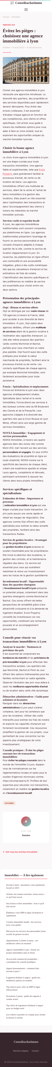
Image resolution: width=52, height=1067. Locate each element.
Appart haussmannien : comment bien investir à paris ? (22, 969)
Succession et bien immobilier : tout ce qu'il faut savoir (25, 905)
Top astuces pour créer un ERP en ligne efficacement (23, 988)
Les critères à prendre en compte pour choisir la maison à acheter (25, 1016)
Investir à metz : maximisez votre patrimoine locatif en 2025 (25, 886)
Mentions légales (20, 1051)
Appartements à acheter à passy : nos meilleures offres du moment (22, 942)
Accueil (6, 17)
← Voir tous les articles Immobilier (20, 852)
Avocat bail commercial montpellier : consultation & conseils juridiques (22, 960)
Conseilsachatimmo (26, 3)
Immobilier (16, 17)
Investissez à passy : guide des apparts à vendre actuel (23, 997)
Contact (35, 1051)
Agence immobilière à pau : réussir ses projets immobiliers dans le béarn (23, 951)
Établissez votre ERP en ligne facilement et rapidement (24, 914)
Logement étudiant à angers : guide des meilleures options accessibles (23, 979)
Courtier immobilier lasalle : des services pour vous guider (23, 923)
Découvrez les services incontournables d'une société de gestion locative (26, 932)
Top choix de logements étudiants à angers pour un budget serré (24, 1006)
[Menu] (26, 9)
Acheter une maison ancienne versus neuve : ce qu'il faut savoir (25, 895)
